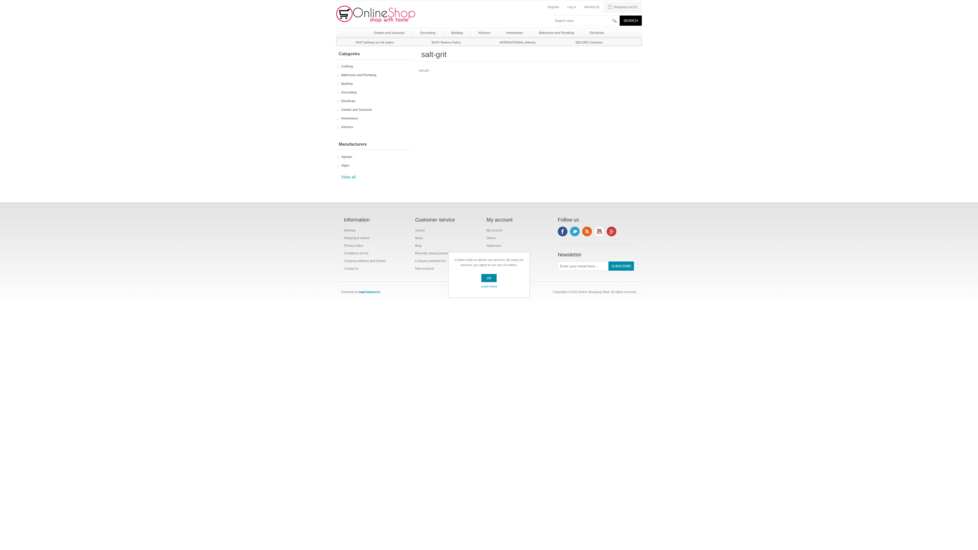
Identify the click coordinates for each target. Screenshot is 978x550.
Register (553, 7)
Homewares (349, 118)
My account (494, 230)
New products (424, 268)
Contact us (351, 268)
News (419, 238)
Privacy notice (353, 246)
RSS (587, 231)
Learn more (489, 286)
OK (489, 278)
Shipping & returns (357, 238)
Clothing (347, 66)
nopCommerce (369, 292)
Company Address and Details (365, 261)
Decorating (349, 92)
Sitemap (349, 230)
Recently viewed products (433, 253)
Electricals (348, 101)
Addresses (493, 246)
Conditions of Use (356, 253)
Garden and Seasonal (356, 110)
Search (420, 230)
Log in (571, 7)
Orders (491, 238)
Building (347, 84)
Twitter (575, 231)
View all (348, 177)
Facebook (562, 231)
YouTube (599, 231)
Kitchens (347, 127)
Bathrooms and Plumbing (358, 75)
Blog (418, 246)
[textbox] (587, 21)
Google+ (611, 231)
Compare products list (430, 261)
